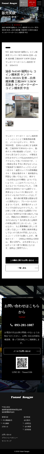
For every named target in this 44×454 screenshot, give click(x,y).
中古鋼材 (6, 423)
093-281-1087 (24, 325)
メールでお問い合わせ (22, 351)
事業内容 (5, 417)
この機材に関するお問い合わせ (22, 260)
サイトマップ (6, 441)
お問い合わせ (6, 434)
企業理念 (28, 423)
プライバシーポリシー (10, 438)
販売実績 (27, 417)
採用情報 (28, 429)
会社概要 (28, 426)
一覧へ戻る (22, 268)
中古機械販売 (7, 420)
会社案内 (27, 420)
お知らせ (5, 426)
